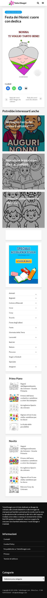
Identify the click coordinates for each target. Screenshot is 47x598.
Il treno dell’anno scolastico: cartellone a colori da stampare (28, 398)
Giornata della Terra (17, 332)
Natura (11, 347)
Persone (12, 352)
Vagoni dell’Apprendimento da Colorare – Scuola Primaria (28, 387)
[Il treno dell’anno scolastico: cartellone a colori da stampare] (14, 398)
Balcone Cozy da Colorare (27, 488)
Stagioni (12, 367)
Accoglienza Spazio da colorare (28, 406)
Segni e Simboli (15, 357)
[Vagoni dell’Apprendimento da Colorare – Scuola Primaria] (14, 386)
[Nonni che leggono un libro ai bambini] (23, 171)
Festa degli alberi (16, 323)
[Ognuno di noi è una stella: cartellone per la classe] (14, 417)
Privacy (6, 554)
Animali (12, 293)
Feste (11, 327)
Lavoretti (12, 337)
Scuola (11, 318)
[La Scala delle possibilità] (14, 426)
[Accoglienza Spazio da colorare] (14, 407)
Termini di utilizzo (11, 559)
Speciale (12, 362)
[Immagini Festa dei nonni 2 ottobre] (23, 133)
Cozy (11, 313)
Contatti (7, 539)
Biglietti (12, 298)
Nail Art (12, 342)
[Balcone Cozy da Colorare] (14, 489)
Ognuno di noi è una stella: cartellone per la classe (28, 417)
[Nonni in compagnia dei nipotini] (23, 209)
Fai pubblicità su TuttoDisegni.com (17, 549)
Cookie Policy (9, 544)
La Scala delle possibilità (25, 425)
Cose (11, 308)
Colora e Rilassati (16, 303)
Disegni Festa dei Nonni (13, 12)
